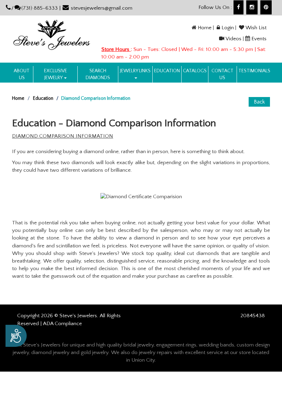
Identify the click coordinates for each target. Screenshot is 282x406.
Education (167, 71)
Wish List (256, 28)
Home (204, 28)
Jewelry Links (135, 71)
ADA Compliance (62, 324)
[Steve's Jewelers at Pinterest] (266, 7)
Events (259, 39)
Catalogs (195, 71)
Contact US (222, 74)
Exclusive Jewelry (55, 74)
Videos (233, 39)
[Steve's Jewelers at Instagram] (252, 7)
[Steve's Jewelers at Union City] (51, 34)
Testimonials (254, 71)
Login (227, 28)
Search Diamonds (98, 74)
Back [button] (259, 102)
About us (22, 74)
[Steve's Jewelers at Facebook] (238, 7)
